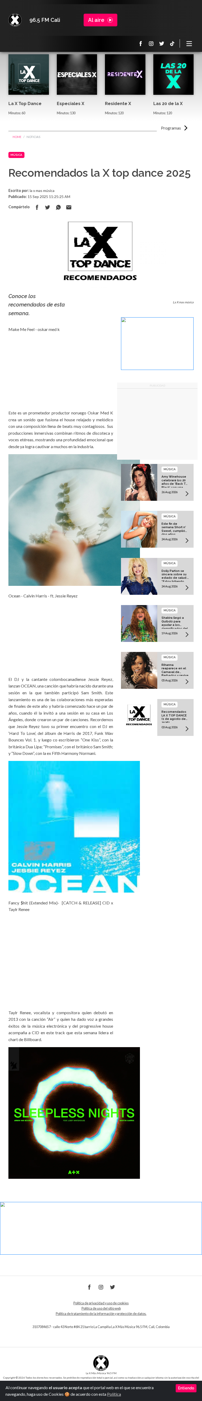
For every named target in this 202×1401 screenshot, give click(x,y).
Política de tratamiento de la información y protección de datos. (101, 1314)
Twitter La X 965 (162, 43)
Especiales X (70, 103)
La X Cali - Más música (15, 20)
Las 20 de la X (168, 103)
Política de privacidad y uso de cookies (101, 1303)
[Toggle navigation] (189, 43)
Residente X (118, 103)
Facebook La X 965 (141, 43)
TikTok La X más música (172, 43)
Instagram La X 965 (151, 43)
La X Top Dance (25, 103)
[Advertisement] (157, 424)
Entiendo (186, 1388)
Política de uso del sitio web (101, 1308)
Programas (171, 127)
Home (17, 136)
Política (114, 1394)
